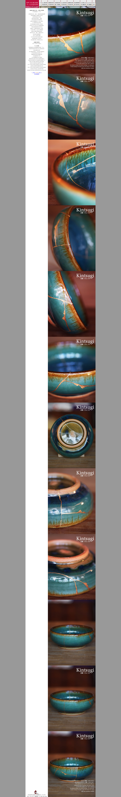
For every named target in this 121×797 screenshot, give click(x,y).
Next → (40, 72)
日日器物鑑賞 (36, 73)
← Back (33, 72)
